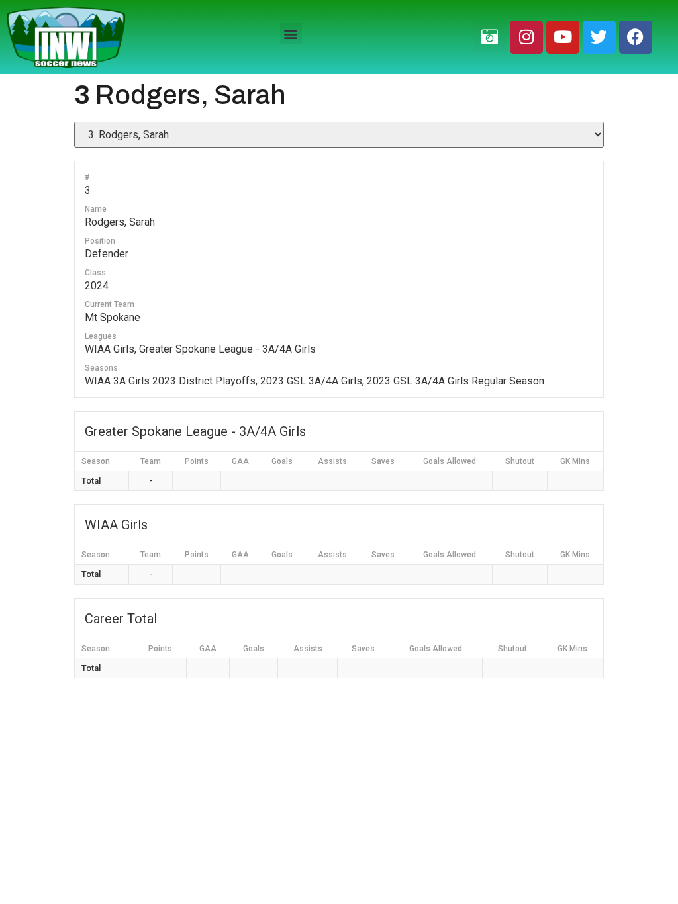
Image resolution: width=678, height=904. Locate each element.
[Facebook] (635, 37)
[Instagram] (526, 37)
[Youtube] (562, 37)
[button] (291, 33)
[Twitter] (599, 37)
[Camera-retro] (490, 37)
